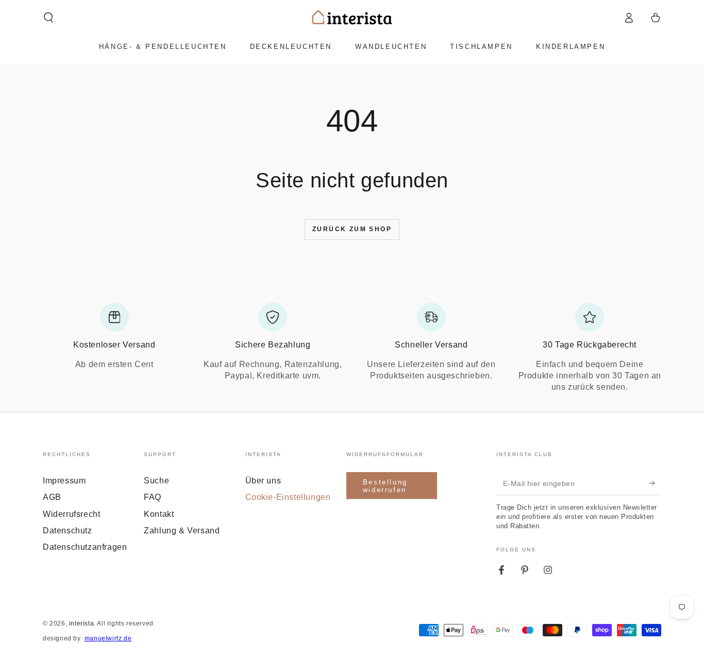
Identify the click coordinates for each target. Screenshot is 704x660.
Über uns (263, 480)
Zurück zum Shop (352, 229)
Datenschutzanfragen (85, 547)
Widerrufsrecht (71, 514)
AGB (52, 497)
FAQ (152, 497)
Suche (156, 480)
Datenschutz (67, 530)
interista (81, 623)
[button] (48, 17)
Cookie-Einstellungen (288, 497)
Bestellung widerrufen (385, 486)
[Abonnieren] (655, 483)
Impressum (64, 480)
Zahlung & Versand (182, 530)
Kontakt (159, 514)
